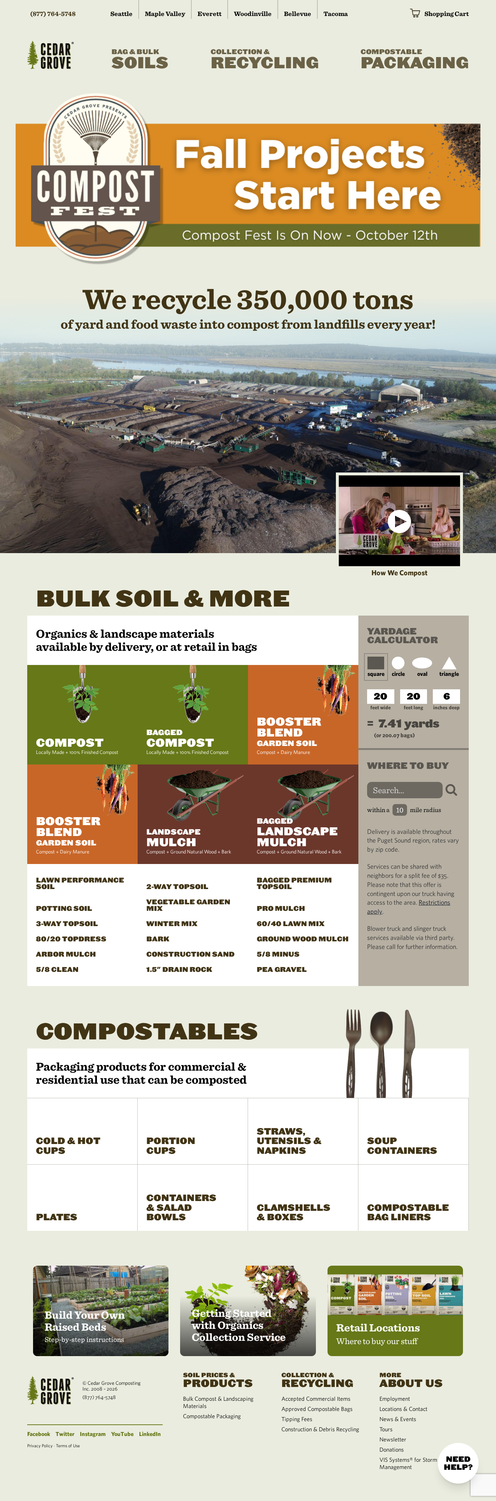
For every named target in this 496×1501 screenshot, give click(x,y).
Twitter (65, 1434)
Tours (386, 1429)
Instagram (93, 1434)
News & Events (397, 1419)
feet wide (380, 707)
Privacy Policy (40, 1445)
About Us (411, 1380)
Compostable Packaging (212, 1416)
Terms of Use (68, 1445)
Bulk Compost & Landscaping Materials (218, 1402)
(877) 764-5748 (53, 13)
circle (398, 673)
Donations (391, 1449)
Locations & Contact (403, 1408)
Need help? (458, 1463)
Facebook (38, 1434)
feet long (413, 707)
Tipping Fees (296, 1419)
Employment (394, 1398)
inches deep (446, 707)
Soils (139, 60)
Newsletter (392, 1439)
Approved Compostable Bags (317, 1408)
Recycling (265, 60)
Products (218, 1380)
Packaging (415, 60)
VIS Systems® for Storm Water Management (416, 1463)
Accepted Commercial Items (315, 1398)
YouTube (122, 1434)
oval (422, 673)
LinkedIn (150, 1434)
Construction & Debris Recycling (320, 1429)
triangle (449, 673)
